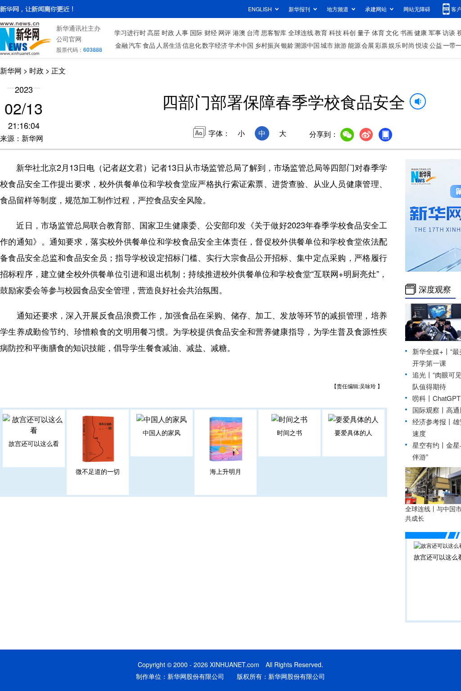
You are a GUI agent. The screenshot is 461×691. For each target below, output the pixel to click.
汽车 (135, 45)
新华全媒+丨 (431, 351)
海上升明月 (225, 471)
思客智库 (273, 32)
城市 (327, 45)
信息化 (191, 45)
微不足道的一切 (98, 471)
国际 (196, 32)
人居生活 (168, 45)
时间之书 (289, 432)
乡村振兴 (267, 45)
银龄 (287, 45)
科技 (335, 32)
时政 (168, 32)
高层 (153, 32)
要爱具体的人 (353, 432)
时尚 (408, 45)
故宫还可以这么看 (34, 443)
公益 (435, 45)
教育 (321, 32)
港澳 (239, 32)
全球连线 (300, 32)
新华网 (11, 70)
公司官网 (68, 38)
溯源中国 (307, 45)
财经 (210, 32)
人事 (182, 32)
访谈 (449, 32)
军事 (435, 32)
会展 (368, 45)
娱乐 (395, 45)
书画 (406, 32)
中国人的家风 (162, 432)
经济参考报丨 (432, 421)
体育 (378, 32)
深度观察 (435, 289)
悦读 (422, 45)
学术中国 (240, 45)
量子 (363, 32)
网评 (224, 32)
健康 (420, 32)
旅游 (340, 45)
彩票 (381, 45)
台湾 (253, 32)
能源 (354, 45)
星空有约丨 (429, 445)
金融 (121, 45)
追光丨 (422, 374)
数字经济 (214, 45)
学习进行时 (130, 32)
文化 (392, 32)
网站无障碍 (416, 9)
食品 (149, 45)
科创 (349, 32)
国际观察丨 (429, 409)
